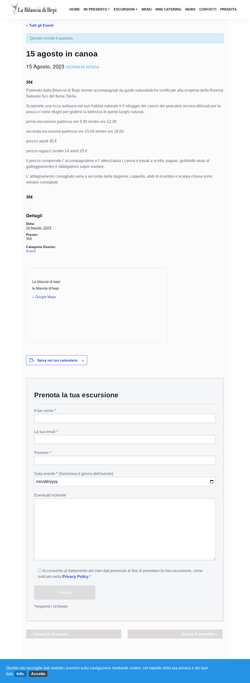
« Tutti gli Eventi (39, 25)
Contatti (207, 9)
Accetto (38, 674)
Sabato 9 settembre (200, 634)
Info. (21, 674)
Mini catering (168, 9)
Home (75, 9)
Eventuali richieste (50, 495)
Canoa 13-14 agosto (49, 634)
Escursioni (124, 9)
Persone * (42, 453)
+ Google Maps (44, 296)
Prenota (228, 9)
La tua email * (46, 432)
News (190, 9)
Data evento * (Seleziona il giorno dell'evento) (73, 474)
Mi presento (95, 9)
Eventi (31, 251)
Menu (147, 9)
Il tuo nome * (45, 411)
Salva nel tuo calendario (57, 360)
